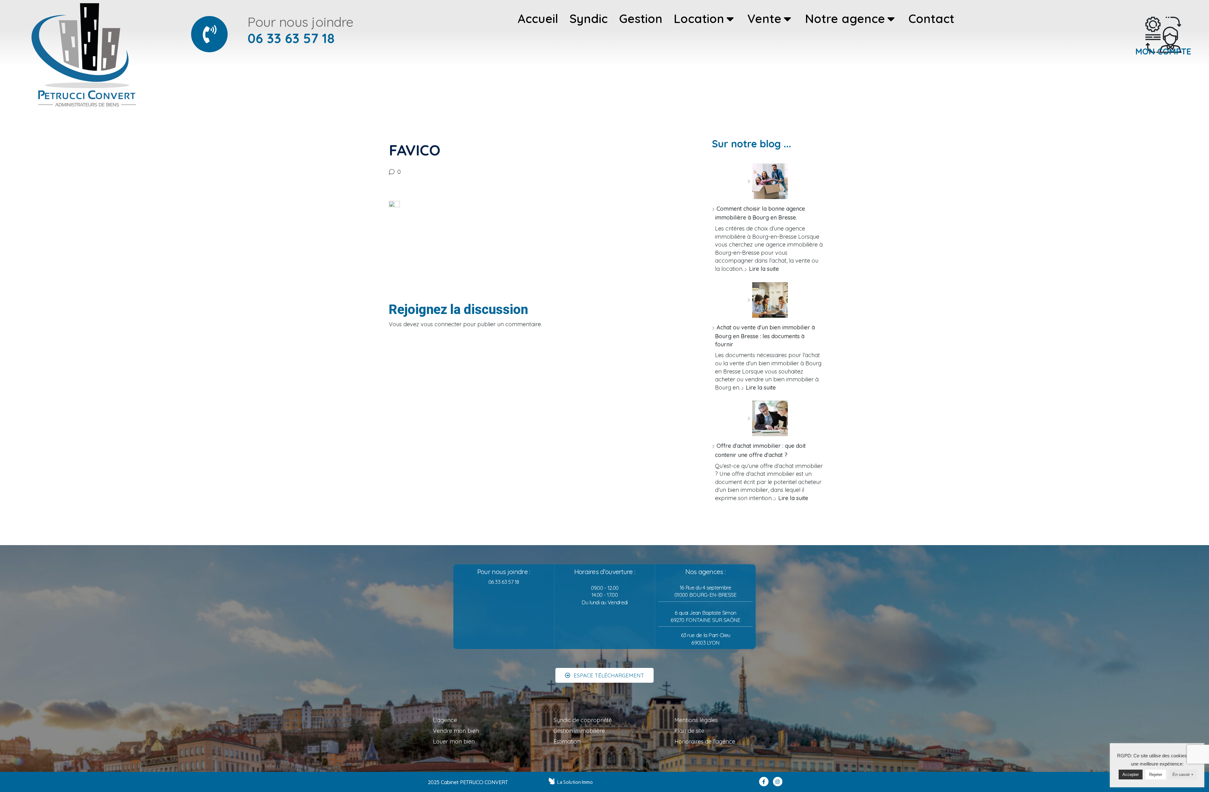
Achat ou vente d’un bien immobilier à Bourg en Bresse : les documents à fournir (765, 336)
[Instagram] (777, 781)
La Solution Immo (575, 782)
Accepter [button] (1130, 774)
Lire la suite (764, 268)
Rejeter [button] (1155, 774)
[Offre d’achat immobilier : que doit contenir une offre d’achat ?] (767, 418)
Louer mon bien (454, 741)
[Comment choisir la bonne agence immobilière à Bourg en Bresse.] (767, 181)
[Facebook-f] (764, 781)
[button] (604, 675)
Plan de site (689, 730)
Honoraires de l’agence (704, 741)
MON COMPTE (1163, 51)
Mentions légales (696, 720)
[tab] (538, 18)
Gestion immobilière (579, 730)
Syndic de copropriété (582, 720)
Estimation (567, 741)
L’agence (445, 720)
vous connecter (441, 324)
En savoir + (1183, 774)
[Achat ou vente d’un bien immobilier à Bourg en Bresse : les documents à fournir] (767, 300)
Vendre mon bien (456, 730)
